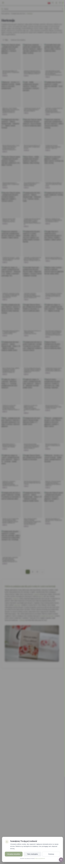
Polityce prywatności (40, 858)
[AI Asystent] (61, 860)
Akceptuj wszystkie (13, 854)
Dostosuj (51, 854)
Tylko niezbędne (32, 854)
